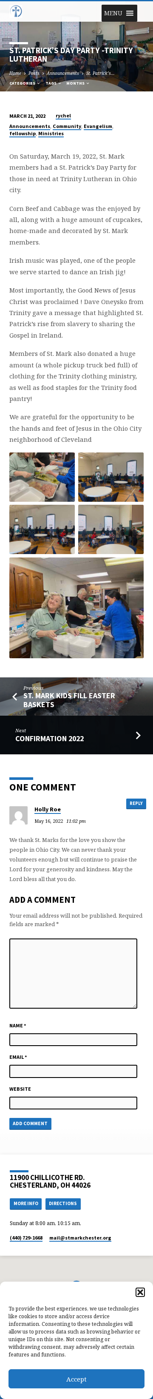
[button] (140, 1292)
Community (67, 126)
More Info (26, 1203)
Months (75, 83)
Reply (136, 803)
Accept (76, 1379)
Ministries (51, 133)
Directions (63, 1203)
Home (15, 73)
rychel (63, 115)
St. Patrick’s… (100, 73)
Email (18, 1057)
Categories (22, 83)
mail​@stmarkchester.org (80, 1237)
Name (17, 1025)
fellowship (22, 133)
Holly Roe (47, 809)
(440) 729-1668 (26, 1237)
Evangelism (98, 126)
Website (20, 1089)
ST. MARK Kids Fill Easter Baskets (69, 700)
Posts (34, 73)
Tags (51, 83)
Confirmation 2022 (49, 738)
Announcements (63, 73)
